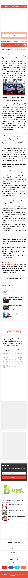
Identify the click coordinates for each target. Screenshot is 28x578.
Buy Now (14, 36)
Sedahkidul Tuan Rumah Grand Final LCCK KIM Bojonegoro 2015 (15, 307)
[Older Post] (23, 325)
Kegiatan (20, 49)
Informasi (14, 49)
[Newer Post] (5, 325)
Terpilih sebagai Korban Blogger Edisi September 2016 (16, 314)
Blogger (17, 542)
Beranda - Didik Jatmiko (18, 574)
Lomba (25, 49)
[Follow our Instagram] (23, 567)
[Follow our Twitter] (17, 567)
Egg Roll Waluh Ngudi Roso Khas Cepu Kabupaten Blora (16, 511)
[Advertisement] (14, 22)
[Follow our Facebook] (11, 567)
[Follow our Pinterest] (4, 567)
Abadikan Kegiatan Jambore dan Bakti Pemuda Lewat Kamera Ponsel (16, 518)
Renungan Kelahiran (14, 290)
